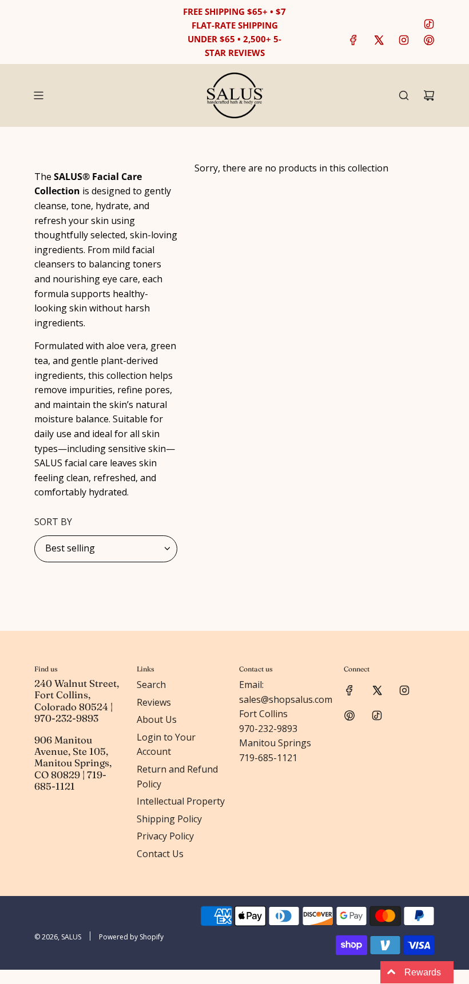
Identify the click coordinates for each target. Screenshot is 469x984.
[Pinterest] (429, 40)
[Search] (403, 95)
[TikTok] (429, 24)
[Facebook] (353, 40)
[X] (378, 40)
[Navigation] (38, 95)
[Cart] (429, 95)
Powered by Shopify (131, 937)
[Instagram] (403, 40)
